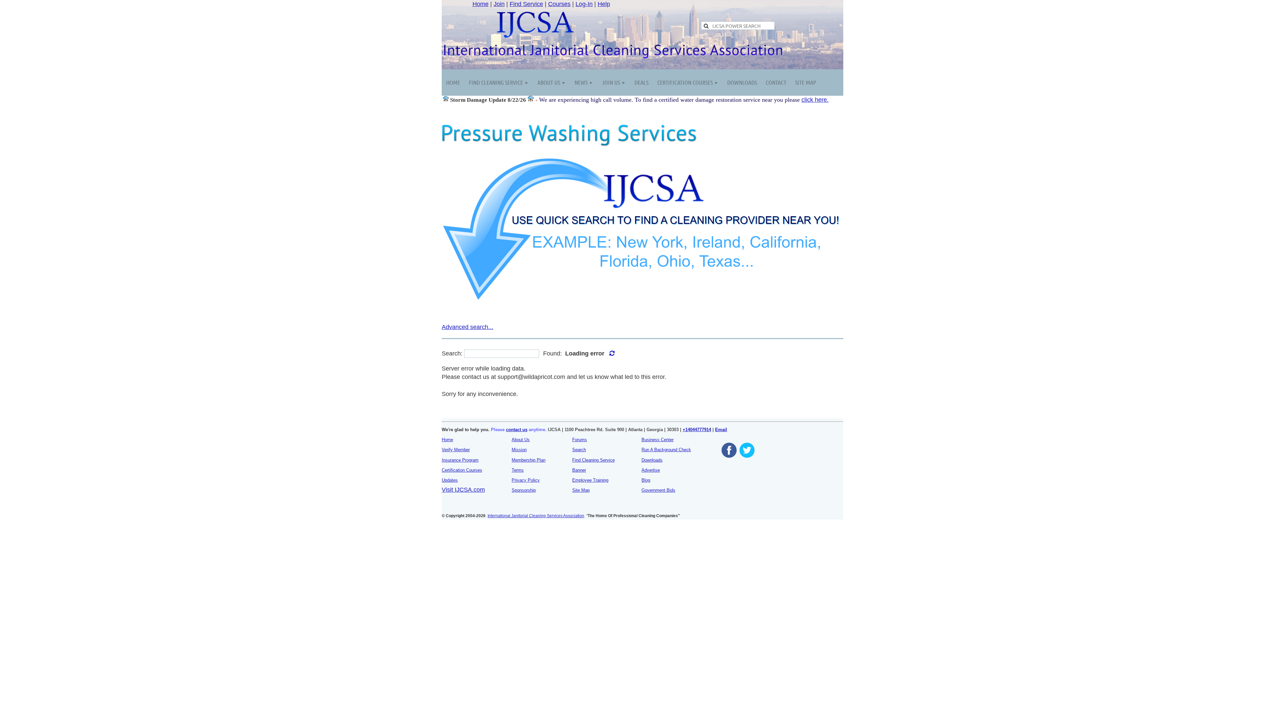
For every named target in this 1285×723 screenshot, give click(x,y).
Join (499, 4)
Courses (559, 4)
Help (604, 4)
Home (481, 4)
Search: (452, 353)
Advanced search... (467, 327)
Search (579, 449)
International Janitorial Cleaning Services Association (536, 515)
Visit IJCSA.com (463, 489)
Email (721, 429)
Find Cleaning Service (593, 460)
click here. (815, 99)
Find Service (526, 4)
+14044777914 (697, 429)
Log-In (584, 4)
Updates (450, 480)
